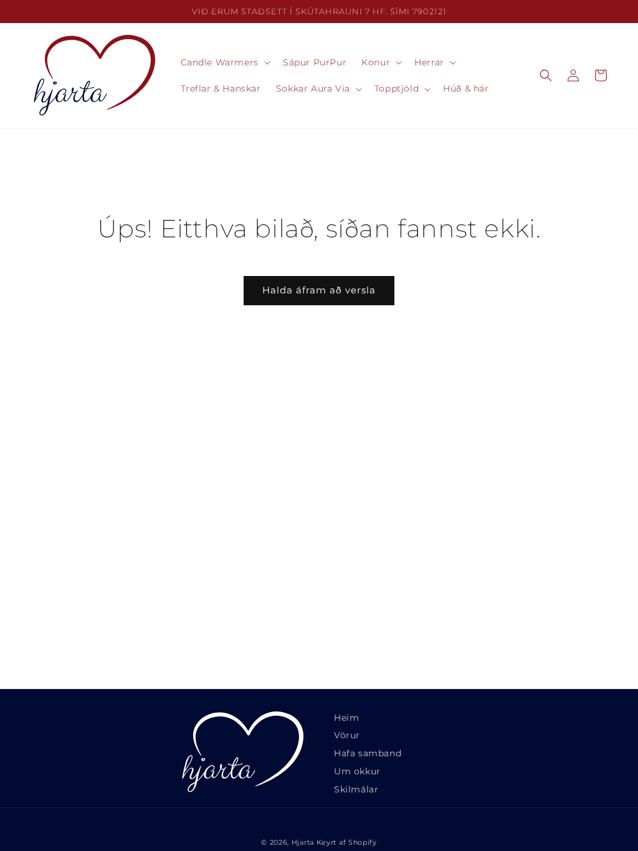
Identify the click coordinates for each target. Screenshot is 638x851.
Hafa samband (367, 753)
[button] (224, 62)
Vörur (347, 735)
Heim (346, 717)
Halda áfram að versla (319, 290)
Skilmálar (356, 789)
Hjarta (303, 842)
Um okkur (357, 771)
